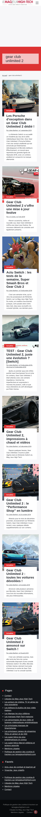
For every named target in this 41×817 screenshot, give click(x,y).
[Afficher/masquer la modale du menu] (37, 3)
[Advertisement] (20, 20)
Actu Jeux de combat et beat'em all (20, 767)
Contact (8, 695)
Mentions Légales (12, 748)
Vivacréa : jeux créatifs (14, 770)
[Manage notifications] (35, 812)
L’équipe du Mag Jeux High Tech (18, 699)
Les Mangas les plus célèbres (17, 713)
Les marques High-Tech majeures (19, 716)
